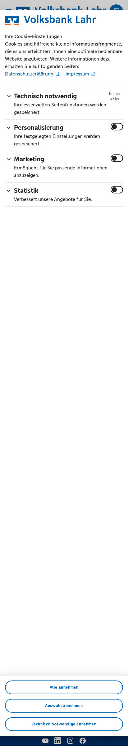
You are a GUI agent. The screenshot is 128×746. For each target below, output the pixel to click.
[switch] (117, 126)
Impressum (77, 74)
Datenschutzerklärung (30, 74)
